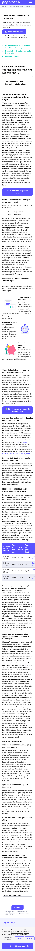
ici (25, 665)
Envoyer (17, 907)
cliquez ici (12, 914)
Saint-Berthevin (19, 454)
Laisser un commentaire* (12, 895)
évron (28, 454)
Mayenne (25, 442)
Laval (18, 442)
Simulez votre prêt (15, 32)
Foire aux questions (12, 56)
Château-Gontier (8, 454)
